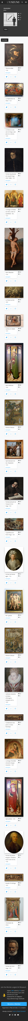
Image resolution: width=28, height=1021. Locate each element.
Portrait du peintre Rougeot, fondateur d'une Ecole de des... (11, 857)
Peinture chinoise (10, 427)
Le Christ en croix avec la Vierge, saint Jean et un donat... (11, 132)
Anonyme (8, 72)
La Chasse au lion (10, 300)
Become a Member (14, 1004)
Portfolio (4, 40)
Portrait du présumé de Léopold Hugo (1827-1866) (11, 176)
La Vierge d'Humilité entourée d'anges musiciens (11, 763)
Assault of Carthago (11, 883)
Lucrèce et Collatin (10, 329)
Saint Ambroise (9, 385)
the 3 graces (9, 615)
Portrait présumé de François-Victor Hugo (11, 504)
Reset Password (21, 1011)
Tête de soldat (9, 68)
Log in (14, 1011)
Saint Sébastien (9, 272)
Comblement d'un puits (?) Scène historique (10, 725)
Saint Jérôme (9, 819)
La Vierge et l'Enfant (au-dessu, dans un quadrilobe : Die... (11, 211)
